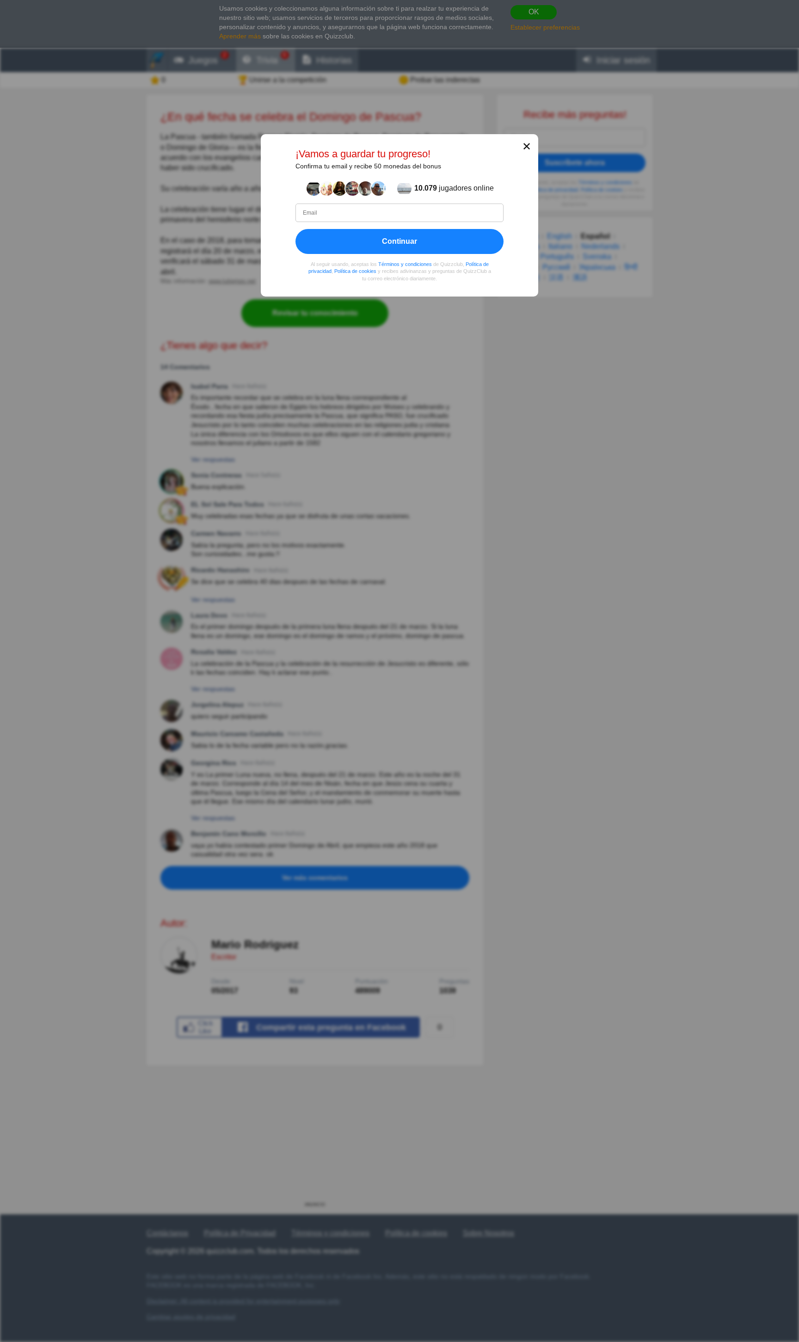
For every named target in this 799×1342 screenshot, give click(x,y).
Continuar (399, 241)
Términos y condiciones (405, 264)
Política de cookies (355, 271)
